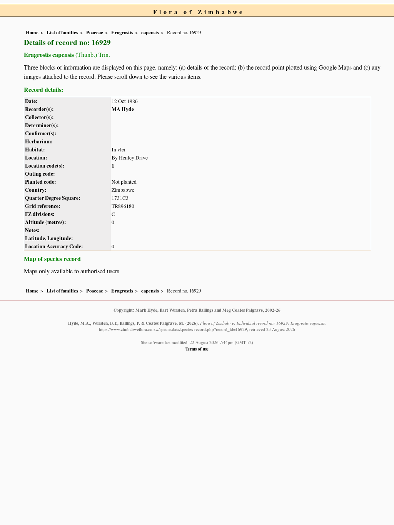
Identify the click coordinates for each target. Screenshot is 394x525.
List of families (62, 32)
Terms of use (197, 349)
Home (32, 32)
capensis (150, 32)
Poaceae (94, 32)
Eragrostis (122, 32)
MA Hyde (123, 109)
